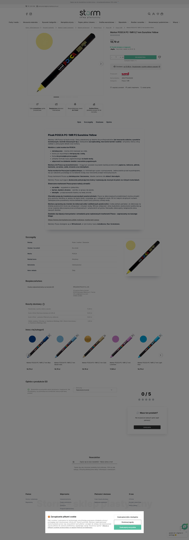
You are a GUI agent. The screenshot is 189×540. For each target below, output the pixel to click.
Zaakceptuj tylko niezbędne (127, 517)
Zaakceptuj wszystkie (128, 527)
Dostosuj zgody (128, 522)
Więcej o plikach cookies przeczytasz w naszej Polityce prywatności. (78, 526)
